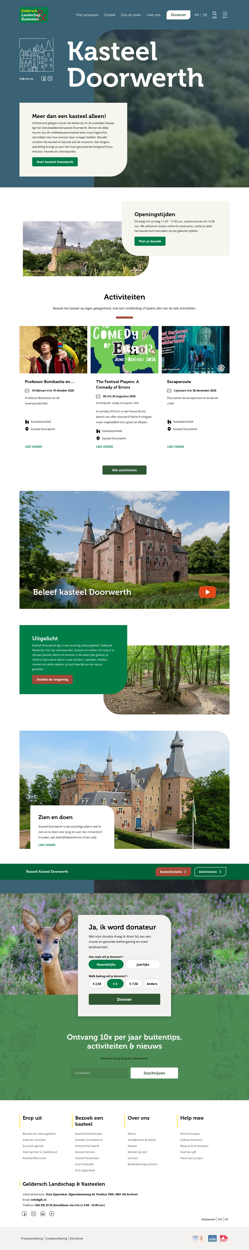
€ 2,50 (97, 984)
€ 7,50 (133, 984)
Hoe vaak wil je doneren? (105, 957)
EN (196, 15)
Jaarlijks (143, 964)
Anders (152, 984)
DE (205, 15)
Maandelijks (106, 964)
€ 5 (115, 984)
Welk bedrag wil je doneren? (108, 976)
